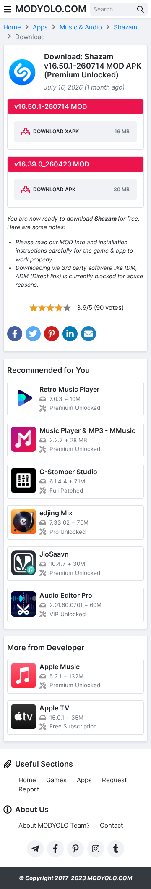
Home (27, 780)
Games (56, 780)
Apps (84, 780)
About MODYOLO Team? (54, 825)
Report (28, 789)
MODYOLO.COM (50, 8)
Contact (111, 825)
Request (114, 780)
